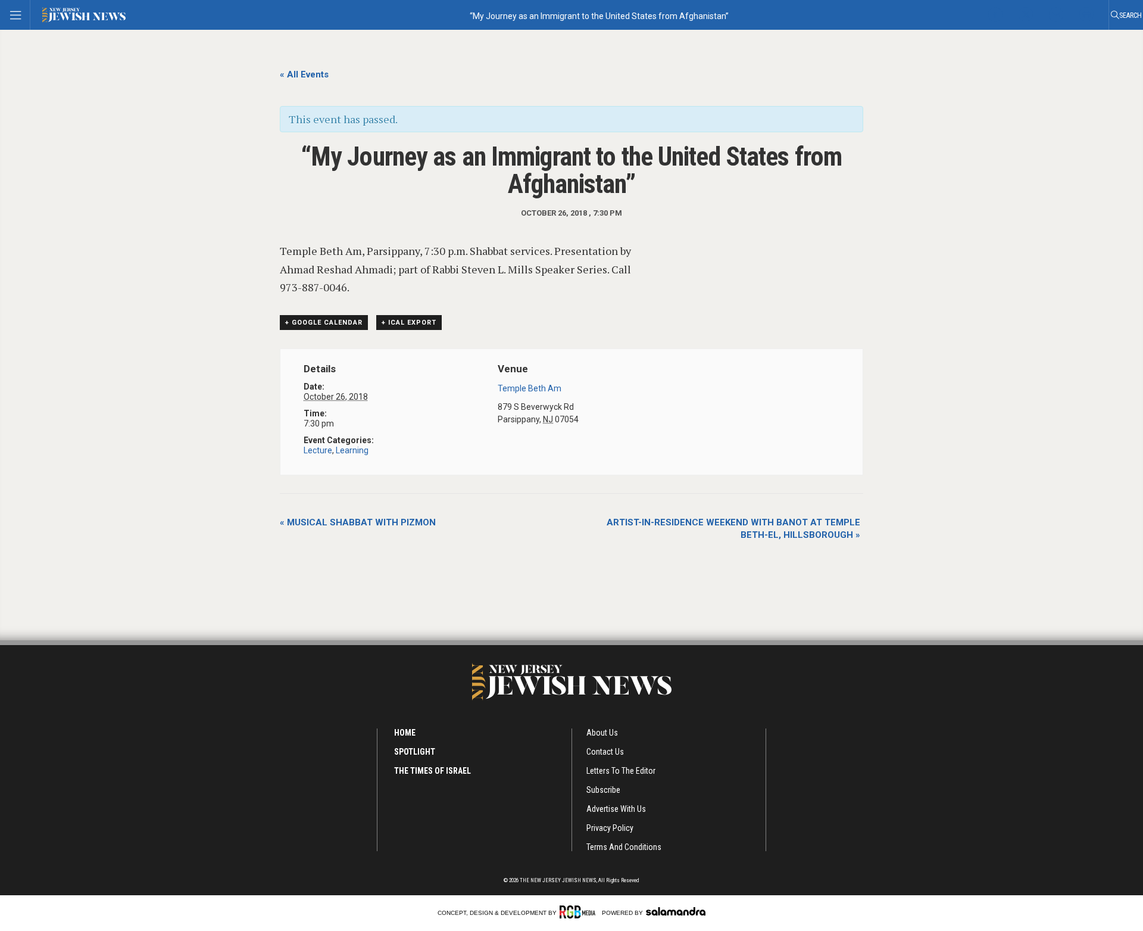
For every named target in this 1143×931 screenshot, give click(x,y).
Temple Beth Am (529, 388)
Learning (352, 450)
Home (405, 732)
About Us (602, 732)
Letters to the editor (620, 771)
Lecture (318, 450)
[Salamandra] (675, 911)
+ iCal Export (409, 322)
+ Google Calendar (324, 322)
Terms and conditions (623, 847)
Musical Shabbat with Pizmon (358, 522)
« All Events (304, 74)
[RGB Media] (579, 911)
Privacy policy (609, 828)
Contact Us (605, 751)
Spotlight (414, 751)
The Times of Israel (432, 771)
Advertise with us (616, 809)
